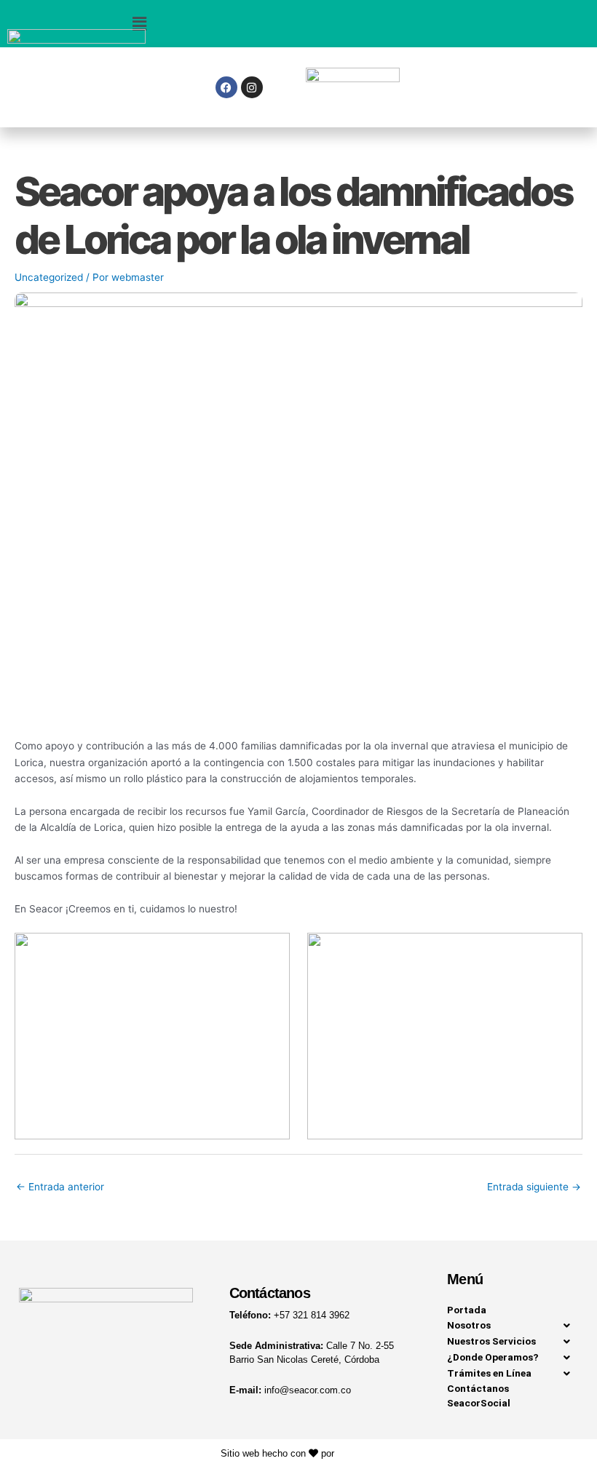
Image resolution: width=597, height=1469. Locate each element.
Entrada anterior (60, 1187)
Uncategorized (49, 277)
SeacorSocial (478, 1403)
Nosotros (469, 1325)
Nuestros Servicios (491, 1341)
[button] (139, 23)
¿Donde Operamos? (493, 1357)
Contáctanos (478, 1388)
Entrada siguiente (534, 1187)
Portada (466, 1309)
